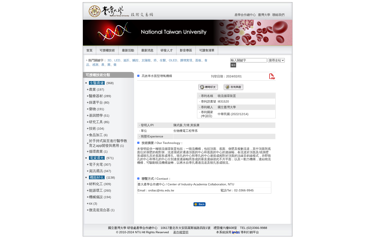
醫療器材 (96, 96)
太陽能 (146, 60)
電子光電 (96, 164)
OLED (173, 60)
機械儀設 (96, 197)
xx (90, 203)
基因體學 (96, 115)
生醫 (163, 60)
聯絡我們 (278, 14)
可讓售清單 (206, 50)
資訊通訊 (96, 171)
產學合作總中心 (245, 14)
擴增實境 (186, 60)
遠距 (126, 60)
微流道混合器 (99, 210)
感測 (95, 64)
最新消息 (147, 50)
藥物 (92, 109)
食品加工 (96, 135)
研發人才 (167, 50)
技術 (92, 128)
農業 (92, 89)
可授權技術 (107, 50)
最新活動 (128, 50)
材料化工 (96, 184)
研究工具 (96, 122)
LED (117, 60)
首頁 (89, 50)
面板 (198, 60)
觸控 (135, 60)
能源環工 (96, 190)
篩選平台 (96, 102)
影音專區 (186, 50)
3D (109, 60)
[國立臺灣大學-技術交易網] (121, 11)
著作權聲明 (180, 232)
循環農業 (96, 151)
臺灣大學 (264, 14)
